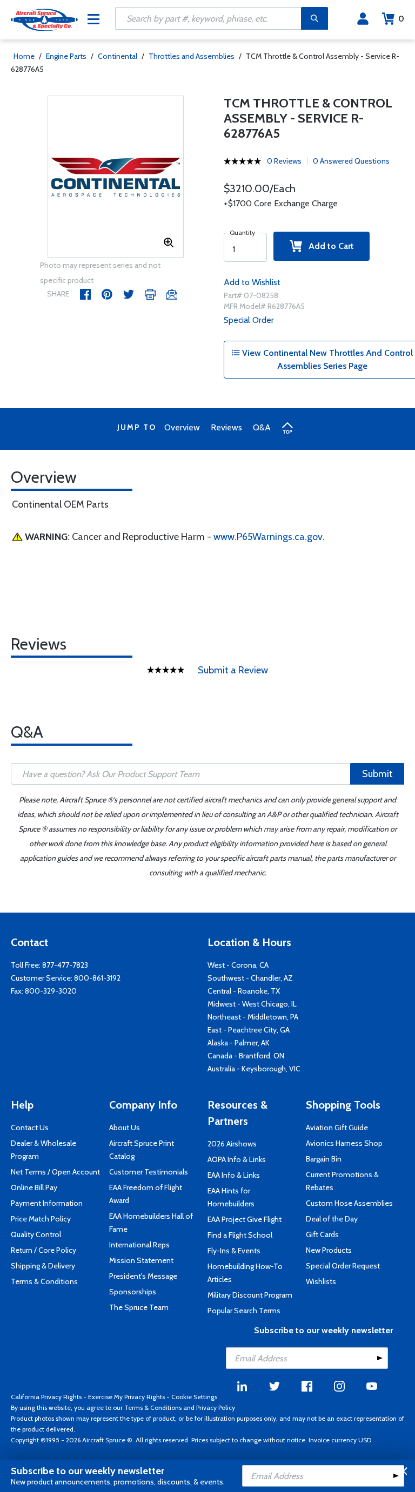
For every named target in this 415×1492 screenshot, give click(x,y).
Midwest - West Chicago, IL (252, 1004)
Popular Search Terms (244, 1310)
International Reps (139, 1245)
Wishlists (321, 1281)
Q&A (262, 427)
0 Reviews (284, 161)
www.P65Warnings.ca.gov (268, 536)
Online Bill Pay (34, 1187)
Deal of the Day (332, 1219)
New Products (329, 1250)
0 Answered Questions (351, 161)
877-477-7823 (65, 965)
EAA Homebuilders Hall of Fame (151, 1222)
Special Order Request (343, 1266)
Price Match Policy (41, 1219)
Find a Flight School (240, 1235)
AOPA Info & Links (237, 1159)
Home (24, 56)
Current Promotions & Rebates (342, 1181)
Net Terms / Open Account (55, 1172)
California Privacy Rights (46, 1397)
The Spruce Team (139, 1307)
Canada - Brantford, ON (246, 1056)
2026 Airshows (232, 1144)
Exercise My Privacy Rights (126, 1397)
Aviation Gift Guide (337, 1127)
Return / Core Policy (43, 1250)
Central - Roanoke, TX (244, 991)
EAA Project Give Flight (245, 1219)
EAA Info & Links (234, 1175)
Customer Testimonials (148, 1172)
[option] (116, 177)
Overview (182, 427)
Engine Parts (66, 56)
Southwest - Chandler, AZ (250, 978)
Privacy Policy (215, 1407)
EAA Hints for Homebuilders (231, 1197)
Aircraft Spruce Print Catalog (141, 1149)
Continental (117, 56)
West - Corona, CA (238, 965)
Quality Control (36, 1234)
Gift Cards (322, 1234)
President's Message (143, 1276)
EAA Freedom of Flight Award (145, 1194)
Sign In (363, 18)
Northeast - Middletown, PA (253, 1017)
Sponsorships (132, 1292)
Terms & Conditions (44, 1281)
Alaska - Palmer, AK (239, 1043)
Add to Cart (328, 246)
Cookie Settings (194, 1397)
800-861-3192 (97, 978)
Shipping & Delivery (43, 1266)
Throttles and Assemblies (192, 56)
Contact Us (30, 1127)
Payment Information (47, 1203)
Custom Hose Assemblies (349, 1203)
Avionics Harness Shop (344, 1143)
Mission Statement (141, 1260)
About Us (124, 1127)
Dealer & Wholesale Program (43, 1149)
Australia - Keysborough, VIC (254, 1069)
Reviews (226, 427)
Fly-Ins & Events (234, 1250)
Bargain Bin (324, 1159)
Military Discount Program (250, 1295)
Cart (401, 18)
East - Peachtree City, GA (249, 1030)
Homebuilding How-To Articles (245, 1272)
